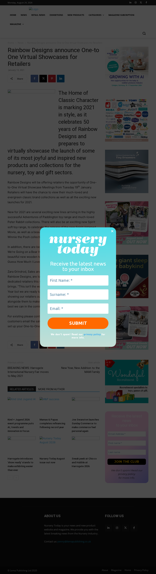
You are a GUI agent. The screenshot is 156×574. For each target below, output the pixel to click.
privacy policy (92, 334)
